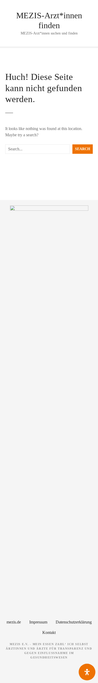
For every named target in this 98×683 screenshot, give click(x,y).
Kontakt (49, 632)
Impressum (38, 622)
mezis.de (14, 622)
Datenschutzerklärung (74, 622)
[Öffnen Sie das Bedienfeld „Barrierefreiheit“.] (87, 672)
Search (82, 149)
